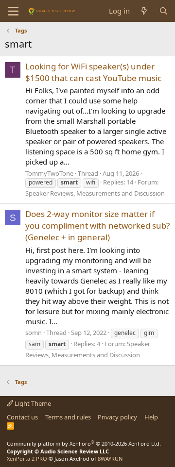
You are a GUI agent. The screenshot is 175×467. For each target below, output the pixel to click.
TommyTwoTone (49, 173)
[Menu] (13, 11)
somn (33, 332)
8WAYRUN (110, 458)
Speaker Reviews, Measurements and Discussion (95, 193)
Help (151, 417)
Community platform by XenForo (84, 443)
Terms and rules (68, 417)
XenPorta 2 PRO (27, 458)
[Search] (163, 11)
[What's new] (144, 11)
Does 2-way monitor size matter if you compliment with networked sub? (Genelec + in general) (97, 225)
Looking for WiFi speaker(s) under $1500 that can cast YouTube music (93, 72)
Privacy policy (117, 417)
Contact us (22, 417)
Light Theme (32, 403)
